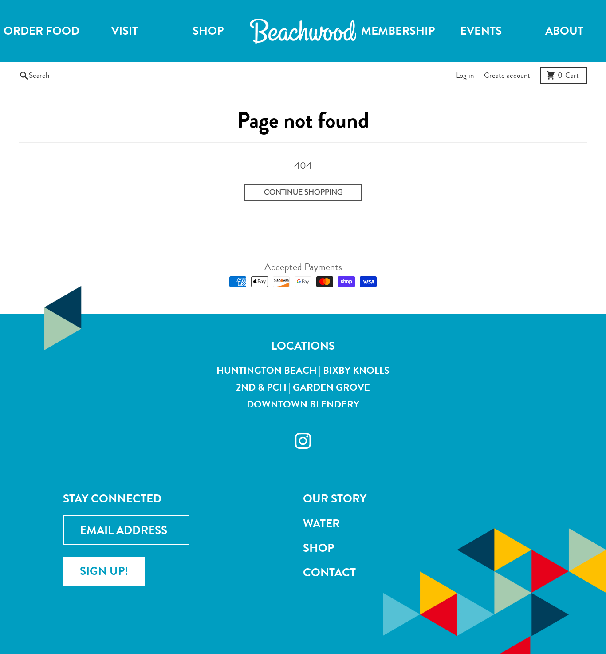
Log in (465, 75)
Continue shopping (303, 192)
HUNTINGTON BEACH (266, 370)
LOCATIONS (303, 346)
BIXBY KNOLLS (356, 370)
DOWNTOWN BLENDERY (303, 404)
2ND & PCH (261, 387)
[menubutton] (303, 31)
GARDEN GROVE (331, 387)
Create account (507, 75)
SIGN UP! (104, 571)
